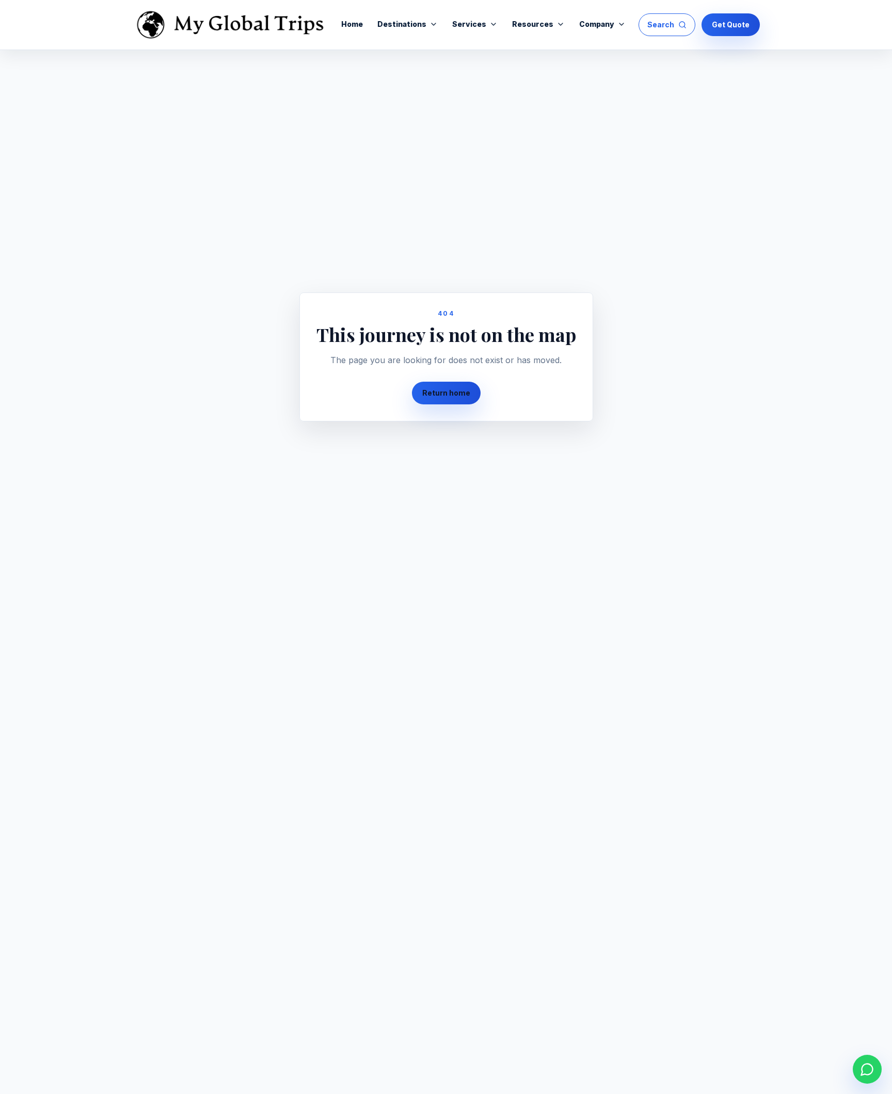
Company (596, 24)
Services (469, 24)
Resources (532, 24)
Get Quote (731, 24)
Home (352, 24)
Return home (446, 392)
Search (660, 24)
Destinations (401, 24)
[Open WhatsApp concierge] (867, 1069)
